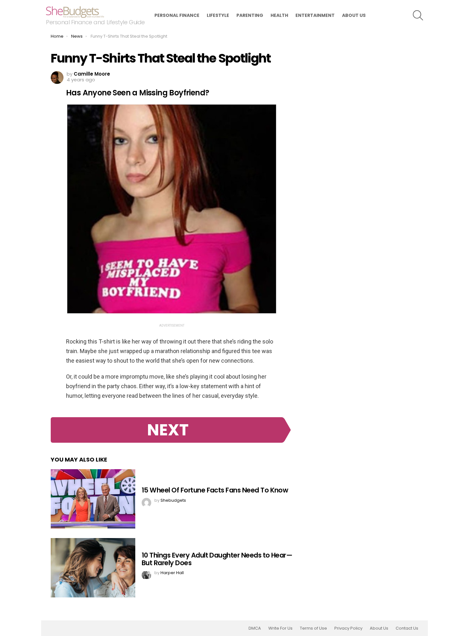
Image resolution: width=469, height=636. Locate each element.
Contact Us (407, 628)
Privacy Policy (348, 628)
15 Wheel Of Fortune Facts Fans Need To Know (215, 490)
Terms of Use (313, 628)
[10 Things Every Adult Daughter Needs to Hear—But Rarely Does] (93, 567)
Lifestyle (218, 15)
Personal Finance (176, 15)
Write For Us (280, 628)
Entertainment (315, 15)
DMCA (255, 628)
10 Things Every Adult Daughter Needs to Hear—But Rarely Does (217, 559)
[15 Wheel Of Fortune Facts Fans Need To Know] (93, 499)
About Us (354, 15)
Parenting (249, 15)
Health (279, 15)
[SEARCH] (418, 15)
